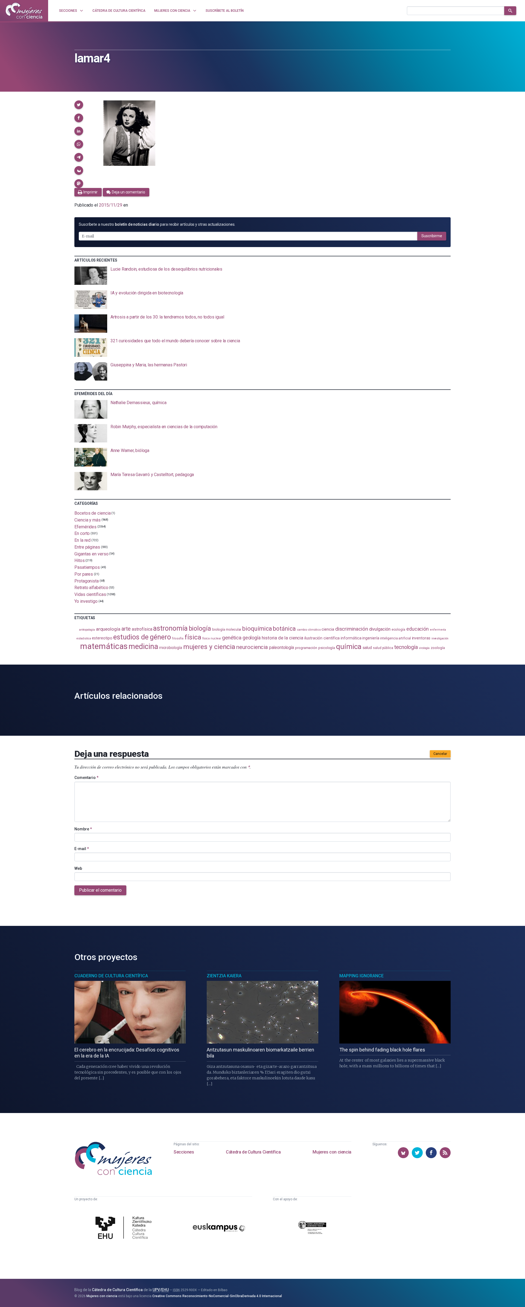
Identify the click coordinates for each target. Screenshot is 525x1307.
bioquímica (257, 628)
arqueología (108, 629)
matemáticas (103, 646)
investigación (439, 638)
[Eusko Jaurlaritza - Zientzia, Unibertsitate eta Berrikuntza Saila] (312, 1228)
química (348, 646)
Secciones (184, 1152)
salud (367, 647)
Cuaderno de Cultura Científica (111, 975)
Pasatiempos (87, 567)
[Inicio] (24, 10)
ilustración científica (322, 638)
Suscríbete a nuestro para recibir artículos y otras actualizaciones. (157, 224)
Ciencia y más (87, 520)
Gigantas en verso (91, 553)
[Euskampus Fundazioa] (219, 1228)
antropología (87, 629)
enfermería (438, 629)
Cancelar (440, 754)
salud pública (383, 648)
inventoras (421, 638)
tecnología (406, 647)
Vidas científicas (90, 594)
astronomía (170, 628)
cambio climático (309, 629)
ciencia (328, 629)
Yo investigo (86, 601)
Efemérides (85, 526)
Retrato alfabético (91, 587)
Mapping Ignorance (361, 975)
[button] (78, 104)
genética (231, 637)
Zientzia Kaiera (224, 975)
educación (417, 629)
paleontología (281, 647)
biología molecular (226, 629)
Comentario (86, 777)
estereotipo (102, 638)
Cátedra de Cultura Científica (253, 1152)
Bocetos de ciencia (92, 513)
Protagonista (86, 580)
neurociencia (252, 647)
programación (306, 648)
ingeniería (370, 638)
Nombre (83, 829)
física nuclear (211, 638)
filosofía (177, 638)
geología (252, 638)
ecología (398, 629)
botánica (284, 628)
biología (200, 628)
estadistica (84, 638)
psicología (326, 648)
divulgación (379, 629)
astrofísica (142, 629)
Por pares (83, 574)
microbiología (170, 647)
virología (424, 648)
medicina (143, 646)
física (193, 637)
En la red (82, 540)
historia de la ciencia (282, 638)
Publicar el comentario (100, 890)
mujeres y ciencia (209, 647)
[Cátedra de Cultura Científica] (125, 1228)
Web (78, 868)
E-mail (81, 849)
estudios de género (142, 637)
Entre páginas (87, 547)
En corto (82, 533)
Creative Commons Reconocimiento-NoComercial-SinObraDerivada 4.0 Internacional (217, 1296)
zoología (438, 648)
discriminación (351, 629)
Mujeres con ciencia (332, 1152)
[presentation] (262, 275)
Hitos (79, 560)
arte (126, 629)
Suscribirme (431, 236)
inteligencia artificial (395, 638)
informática (351, 638)
